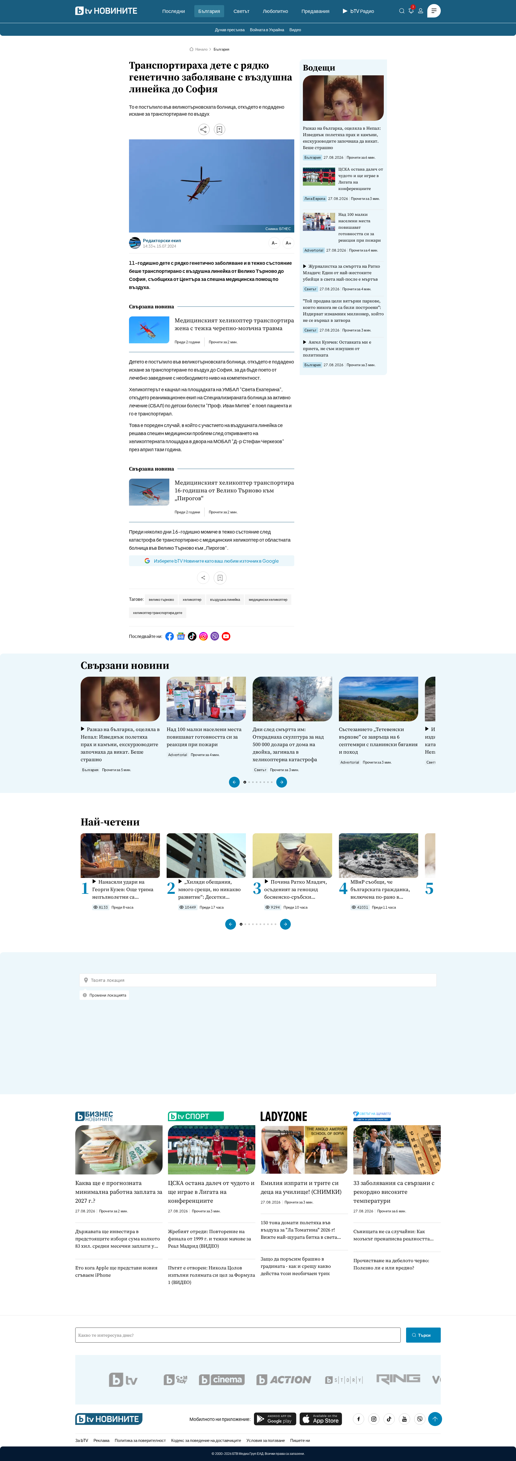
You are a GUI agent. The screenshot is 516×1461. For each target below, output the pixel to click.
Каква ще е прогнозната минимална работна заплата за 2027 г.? (118, 1192)
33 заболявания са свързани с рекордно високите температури (394, 1192)
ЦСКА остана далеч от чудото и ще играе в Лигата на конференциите (360, 178)
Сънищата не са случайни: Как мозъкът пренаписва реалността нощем (391, 1235)
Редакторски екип (162, 240)
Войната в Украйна (267, 29)
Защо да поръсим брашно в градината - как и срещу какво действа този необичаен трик (296, 1266)
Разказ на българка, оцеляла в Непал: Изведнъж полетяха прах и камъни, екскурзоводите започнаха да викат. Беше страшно (342, 137)
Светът (241, 11)
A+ (288, 243)
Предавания (315, 11)
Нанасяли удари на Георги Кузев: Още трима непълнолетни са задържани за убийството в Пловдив (125, 889)
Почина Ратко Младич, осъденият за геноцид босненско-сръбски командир (295, 889)
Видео (295, 29)
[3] (411, 12)
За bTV (81, 1440)
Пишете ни (300, 1440)
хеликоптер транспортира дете (157, 612)
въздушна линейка (225, 599)
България (209, 11)
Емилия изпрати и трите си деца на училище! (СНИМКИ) (301, 1187)
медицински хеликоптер (268, 599)
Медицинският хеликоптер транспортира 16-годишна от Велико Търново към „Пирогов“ (234, 490)
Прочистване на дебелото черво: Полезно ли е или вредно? (391, 1264)
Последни (173, 11)
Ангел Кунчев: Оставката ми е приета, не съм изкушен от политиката (337, 348)
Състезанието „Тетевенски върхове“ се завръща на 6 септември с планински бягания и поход (378, 740)
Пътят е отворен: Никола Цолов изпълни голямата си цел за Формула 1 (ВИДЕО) (211, 1275)
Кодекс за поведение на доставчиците (206, 1440)
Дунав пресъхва (230, 29)
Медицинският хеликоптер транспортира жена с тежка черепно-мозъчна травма (234, 324)
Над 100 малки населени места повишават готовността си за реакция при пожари (359, 227)
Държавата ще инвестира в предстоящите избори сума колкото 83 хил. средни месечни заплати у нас (117, 1239)
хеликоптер (192, 599)
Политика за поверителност (140, 1440)
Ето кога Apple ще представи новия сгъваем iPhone (116, 1271)
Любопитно (275, 11)
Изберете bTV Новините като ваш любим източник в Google (216, 561)
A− (274, 243)
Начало (201, 49)
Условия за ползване (265, 1440)
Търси (424, 1335)
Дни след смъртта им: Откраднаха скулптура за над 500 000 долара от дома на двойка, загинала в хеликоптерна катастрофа (288, 744)
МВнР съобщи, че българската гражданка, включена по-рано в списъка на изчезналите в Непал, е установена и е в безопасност (381, 889)
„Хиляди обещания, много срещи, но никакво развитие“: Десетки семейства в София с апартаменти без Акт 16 (209, 889)
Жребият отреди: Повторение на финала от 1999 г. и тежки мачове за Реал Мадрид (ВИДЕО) (209, 1238)
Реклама (101, 1440)
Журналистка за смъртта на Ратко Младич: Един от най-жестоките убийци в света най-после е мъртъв (341, 272)
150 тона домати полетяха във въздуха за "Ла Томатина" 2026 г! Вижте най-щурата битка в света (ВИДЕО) (299, 1230)
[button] (234, 782)
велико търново (161, 599)
